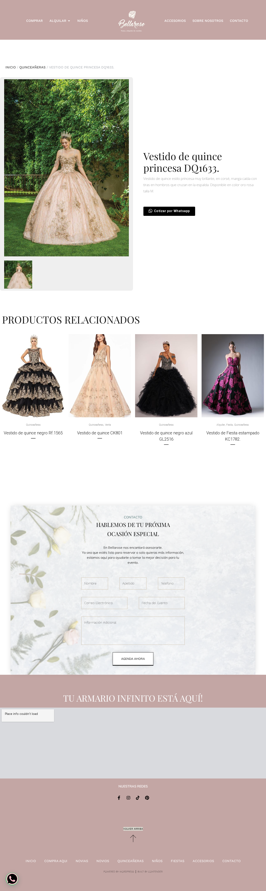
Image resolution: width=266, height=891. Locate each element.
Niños (157, 861)
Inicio (10, 67)
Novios (102, 861)
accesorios (203, 861)
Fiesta (229, 424)
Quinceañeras (32, 67)
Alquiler (221, 424)
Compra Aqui (55, 861)
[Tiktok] (138, 798)
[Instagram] (128, 798)
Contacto (231, 861)
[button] (12, 879)
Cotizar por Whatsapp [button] (172, 211)
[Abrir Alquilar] (69, 20)
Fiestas (177, 861)
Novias (82, 861)
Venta (108, 424)
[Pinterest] (147, 798)
